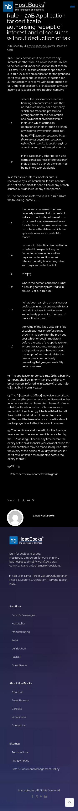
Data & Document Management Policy (35, 769)
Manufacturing (21, 631)
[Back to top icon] (69, 802)
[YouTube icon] (41, 796)
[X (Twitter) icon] (36, 796)
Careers (17, 708)
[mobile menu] (72, 6)
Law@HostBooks (38, 46)
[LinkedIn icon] (45, 796)
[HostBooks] (24, 6)
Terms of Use (20, 752)
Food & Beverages (23, 615)
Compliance (19, 665)
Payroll (16, 656)
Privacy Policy (20, 760)
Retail (15, 640)
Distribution (19, 648)
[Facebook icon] (32, 796)
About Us (17, 692)
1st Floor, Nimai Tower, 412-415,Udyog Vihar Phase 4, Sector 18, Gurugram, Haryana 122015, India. (38, 579)
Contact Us (18, 725)
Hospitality (18, 623)
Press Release (20, 700)
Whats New (19, 717)
